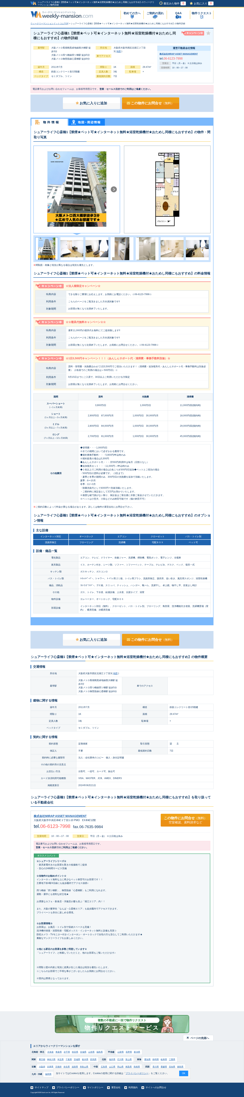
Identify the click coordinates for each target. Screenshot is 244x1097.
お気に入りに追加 (93, 103)
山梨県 (120, 1052)
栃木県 (85, 1059)
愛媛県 (164, 1066)
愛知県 (147, 1059)
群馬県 (93, 1059)
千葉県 (69, 1059)
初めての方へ (132, 13)
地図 (118, 51)
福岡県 (48, 1074)
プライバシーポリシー (67, 1087)
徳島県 (180, 1066)
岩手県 (67, 1052)
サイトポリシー (95, 1087)
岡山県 (120, 1066)
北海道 (50, 1052)
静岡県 (155, 1059)
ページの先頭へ (199, 1038)
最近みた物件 (174, 3)
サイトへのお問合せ (156, 1087)
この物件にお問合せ (152, 103)
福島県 (99, 1052)
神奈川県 (51, 1059)
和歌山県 (84, 1066)
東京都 (42, 1059)
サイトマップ (41, 1087)
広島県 (104, 1066)
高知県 (172, 1066)
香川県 (155, 1066)
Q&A (178, 13)
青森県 (58, 1052)
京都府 (58, 1066)
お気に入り (203, 3)
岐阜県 (164, 1059)
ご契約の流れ (155, 13)
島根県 (137, 1066)
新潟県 (137, 1052)
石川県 (120, 1059)
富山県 (128, 1059)
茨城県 (77, 1059)
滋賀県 (75, 1066)
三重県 (172, 1059)
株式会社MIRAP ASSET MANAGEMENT (179, 54)
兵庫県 (50, 1066)
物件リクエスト (202, 13)
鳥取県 (128, 1066)
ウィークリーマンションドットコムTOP (49, 23)
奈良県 (66, 1066)
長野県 (129, 1052)
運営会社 (115, 1087)
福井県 (112, 1059)
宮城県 (83, 1052)
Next (114, 189)
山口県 (112, 1066)
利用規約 (133, 1087)
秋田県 (75, 1052)
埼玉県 (60, 1059)
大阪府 (42, 1066)
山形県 (91, 1052)
